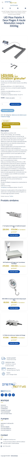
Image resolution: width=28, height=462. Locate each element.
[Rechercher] (2, 8)
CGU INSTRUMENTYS (6, 430)
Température (4, 187)
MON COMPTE (4, 407)
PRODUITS (3, 405)
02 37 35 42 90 (14, 5)
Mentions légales (5, 427)
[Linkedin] (9, 394)
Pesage (8, 11)
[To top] (25, 457)
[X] (5, 394)
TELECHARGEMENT (5, 412)
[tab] (6, 121)
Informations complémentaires (11, 124)
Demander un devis (7, 110)
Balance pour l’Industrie (16, 11)
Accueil (3, 11)
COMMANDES (4, 408)
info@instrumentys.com (9, 439)
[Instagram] (13, 394)
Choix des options (14, 235)
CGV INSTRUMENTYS (6, 428)
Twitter (11, 196)
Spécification (6, 126)
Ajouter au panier (15, 104)
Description (6, 121)
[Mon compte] (18, 8)
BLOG (2, 425)
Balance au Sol (15, 115)
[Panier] (25, 8)
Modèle (3, 98)
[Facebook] (2, 394)
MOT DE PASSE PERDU (6, 413)
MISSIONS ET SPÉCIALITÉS (7, 423)
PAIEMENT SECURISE (6, 410)
